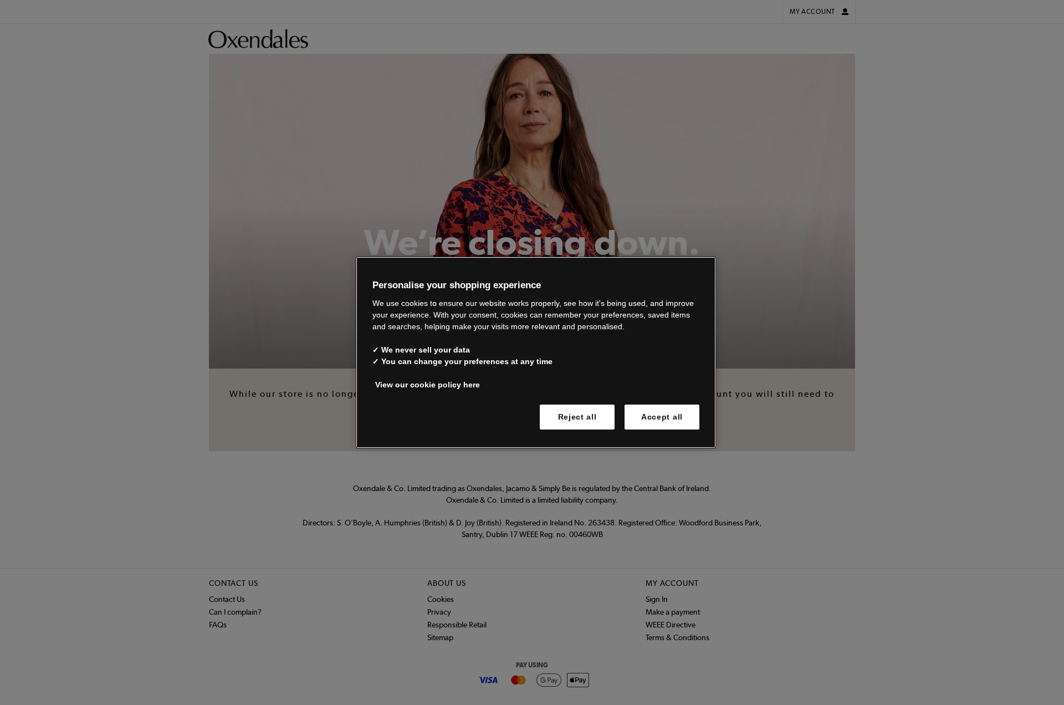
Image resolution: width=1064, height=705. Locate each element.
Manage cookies (412, 416)
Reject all (577, 416)
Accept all (662, 416)
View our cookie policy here (427, 384)
